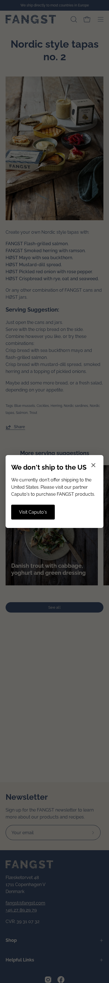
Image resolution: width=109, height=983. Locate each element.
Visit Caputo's (33, 512)
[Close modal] (93, 466)
